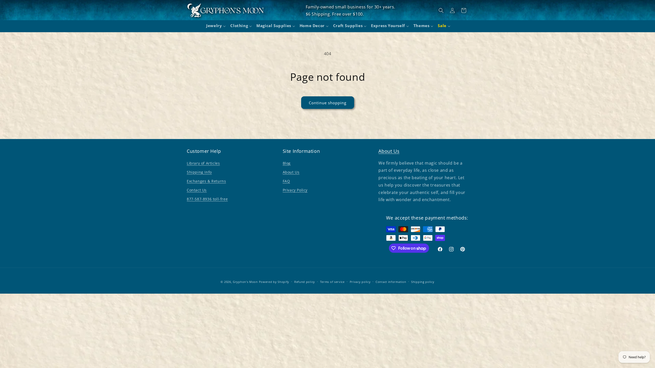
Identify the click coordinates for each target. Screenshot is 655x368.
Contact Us (197, 190)
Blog (287, 163)
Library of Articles (203, 163)
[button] (215, 26)
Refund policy (304, 282)
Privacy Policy (295, 190)
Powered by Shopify (274, 282)
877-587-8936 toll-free (207, 199)
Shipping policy (422, 282)
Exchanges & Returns (206, 181)
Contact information (391, 282)
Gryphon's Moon (245, 282)
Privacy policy (360, 282)
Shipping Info (199, 172)
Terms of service (332, 282)
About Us (291, 172)
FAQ (286, 181)
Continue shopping (327, 102)
